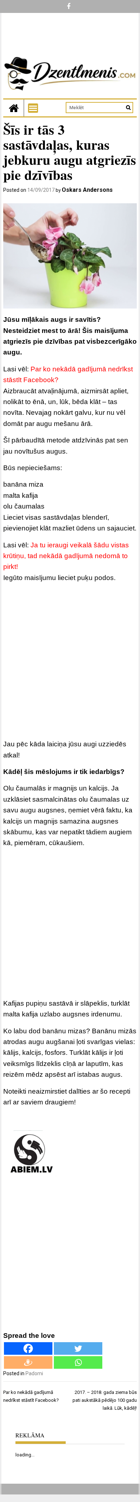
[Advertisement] (70, 662)
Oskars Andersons (87, 189)
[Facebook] (28, 1348)
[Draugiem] (28, 1362)
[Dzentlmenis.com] (13, 107)
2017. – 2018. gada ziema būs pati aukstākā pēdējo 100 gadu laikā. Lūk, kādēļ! (105, 1400)
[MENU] (33, 108)
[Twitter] (78, 1348)
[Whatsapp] (78, 1362)
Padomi (34, 1373)
